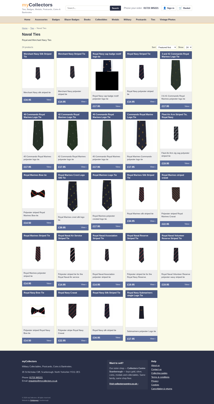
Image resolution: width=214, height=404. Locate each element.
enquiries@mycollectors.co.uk (43, 381)
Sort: (154, 47)
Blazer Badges (71, 19)
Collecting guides (159, 373)
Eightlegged (34, 400)
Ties (153, 19)
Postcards (141, 19)
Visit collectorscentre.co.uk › (123, 383)
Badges (56, 19)
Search (115, 8)
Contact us (156, 369)
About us (155, 365)
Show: (181, 47)
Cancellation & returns (161, 388)
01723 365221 (151, 8)
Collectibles (101, 19)
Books (87, 19)
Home (27, 19)
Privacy (155, 381)
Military (127, 19)
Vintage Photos (167, 19)
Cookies (155, 385)
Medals (115, 19)
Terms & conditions (160, 377)
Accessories (41, 19)
